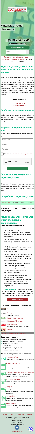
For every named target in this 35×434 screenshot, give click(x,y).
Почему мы (12, 414)
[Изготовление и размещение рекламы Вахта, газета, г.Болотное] (3, 314)
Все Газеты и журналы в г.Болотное (13, 333)
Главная (7, 57)
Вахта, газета (11, 313)
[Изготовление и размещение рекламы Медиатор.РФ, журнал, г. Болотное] (3, 321)
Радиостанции (11, 403)
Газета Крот (11, 329)
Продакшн (9, 387)
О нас (5, 414)
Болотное (5, 59)
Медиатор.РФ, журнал (15, 321)
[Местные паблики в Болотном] (3, 361)
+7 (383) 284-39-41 (19, 103)
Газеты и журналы (17, 59)
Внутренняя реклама (13, 364)
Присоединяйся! (17, 431)
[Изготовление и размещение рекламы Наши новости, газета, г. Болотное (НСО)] (3, 310)
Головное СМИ (6, 202)
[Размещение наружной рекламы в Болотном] (3, 383)
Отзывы (23, 202)
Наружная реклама (13, 379)
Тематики (30, 202)
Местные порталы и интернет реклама (20, 372)
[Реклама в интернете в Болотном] (3, 376)
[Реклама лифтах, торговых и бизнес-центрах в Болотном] (3, 369)
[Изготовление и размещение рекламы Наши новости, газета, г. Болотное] (3, 318)
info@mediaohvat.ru (19, 105)
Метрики (15, 202)
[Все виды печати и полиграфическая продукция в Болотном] (3, 400)
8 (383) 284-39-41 (17, 422)
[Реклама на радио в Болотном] (3, 407)
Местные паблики (12, 357)
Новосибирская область (20, 57)
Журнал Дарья (12, 324)
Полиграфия (10, 396)
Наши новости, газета (15, 309)
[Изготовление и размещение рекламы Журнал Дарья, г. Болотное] (3, 326)
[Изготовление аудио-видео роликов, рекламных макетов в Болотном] (3, 392)
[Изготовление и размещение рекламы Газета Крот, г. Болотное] (3, 331)
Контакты (21, 414)
